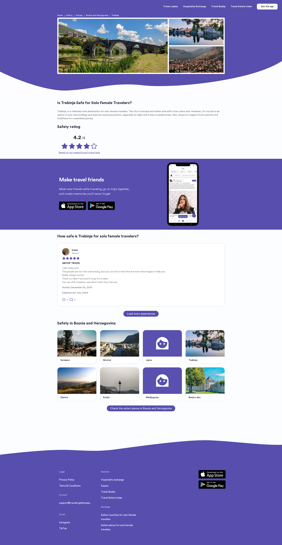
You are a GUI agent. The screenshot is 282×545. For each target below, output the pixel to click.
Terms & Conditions (69, 486)
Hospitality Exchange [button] (194, 6)
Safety (69, 15)
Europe (79, 15)
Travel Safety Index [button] (241, 6)
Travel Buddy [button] (218, 6)
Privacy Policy (66, 480)
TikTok (63, 528)
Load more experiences (141, 313)
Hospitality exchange (112, 480)
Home (60, 15)
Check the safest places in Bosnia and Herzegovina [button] (141, 408)
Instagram (64, 522)
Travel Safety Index (111, 498)
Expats (105, 486)
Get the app (267, 6)
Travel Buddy (108, 492)
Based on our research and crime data (79, 152)
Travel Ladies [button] (170, 6)
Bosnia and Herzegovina (97, 15)
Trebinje (115, 15)
